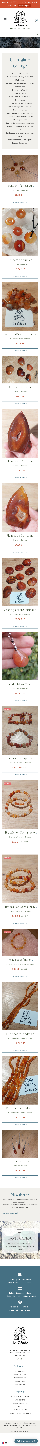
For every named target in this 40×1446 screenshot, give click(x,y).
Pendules (24, 1166)
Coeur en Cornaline (20, 387)
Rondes (29, 1038)
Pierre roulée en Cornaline (19, 334)
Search (37, 34)
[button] (5, 19)
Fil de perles (20, 1038)
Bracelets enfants (12, 964)
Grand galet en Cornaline (20, 610)
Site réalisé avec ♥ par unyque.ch (20, 1431)
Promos (28, 763)
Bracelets (12, 763)
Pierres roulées (24, 339)
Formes (24, 392)
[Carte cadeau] (20, 1232)
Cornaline (15, 190)
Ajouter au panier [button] (20, 202)
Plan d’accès (20, 1355)
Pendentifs (24, 190)
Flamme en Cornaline (20, 461)
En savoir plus (24, 6)
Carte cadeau (20, 1238)
